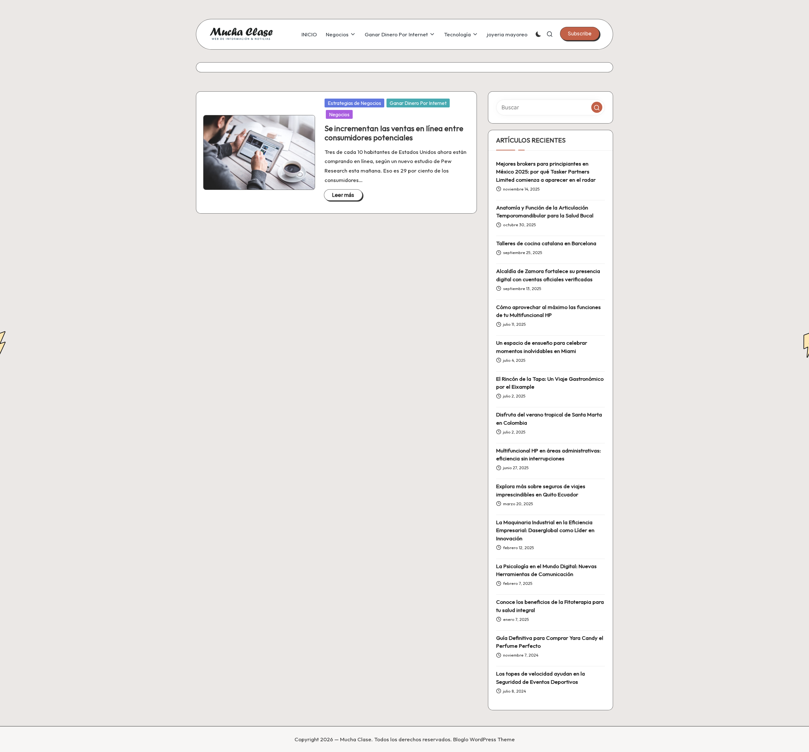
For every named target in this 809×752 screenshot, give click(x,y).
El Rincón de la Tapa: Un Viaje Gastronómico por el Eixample (550, 382)
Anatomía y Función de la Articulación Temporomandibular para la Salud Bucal (544, 211)
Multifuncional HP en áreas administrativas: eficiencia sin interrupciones (548, 454)
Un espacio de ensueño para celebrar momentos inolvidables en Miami (541, 346)
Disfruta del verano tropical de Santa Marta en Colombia (549, 418)
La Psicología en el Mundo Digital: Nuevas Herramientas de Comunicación (546, 570)
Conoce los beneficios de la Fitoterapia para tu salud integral (550, 605)
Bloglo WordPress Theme (484, 739)
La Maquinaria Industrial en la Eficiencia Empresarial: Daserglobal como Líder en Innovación (545, 530)
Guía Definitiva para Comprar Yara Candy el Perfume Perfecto (549, 641)
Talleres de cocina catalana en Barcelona (546, 243)
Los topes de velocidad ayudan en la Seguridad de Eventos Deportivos (540, 677)
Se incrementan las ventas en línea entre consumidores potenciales (394, 133)
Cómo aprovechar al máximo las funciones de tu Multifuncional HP (548, 311)
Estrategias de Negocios (354, 103)
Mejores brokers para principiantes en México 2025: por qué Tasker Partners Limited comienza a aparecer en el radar (546, 171)
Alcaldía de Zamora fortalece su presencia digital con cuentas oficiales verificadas (548, 275)
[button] (579, 33)
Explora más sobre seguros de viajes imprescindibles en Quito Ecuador (540, 490)
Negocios (339, 114)
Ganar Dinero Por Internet (418, 103)
